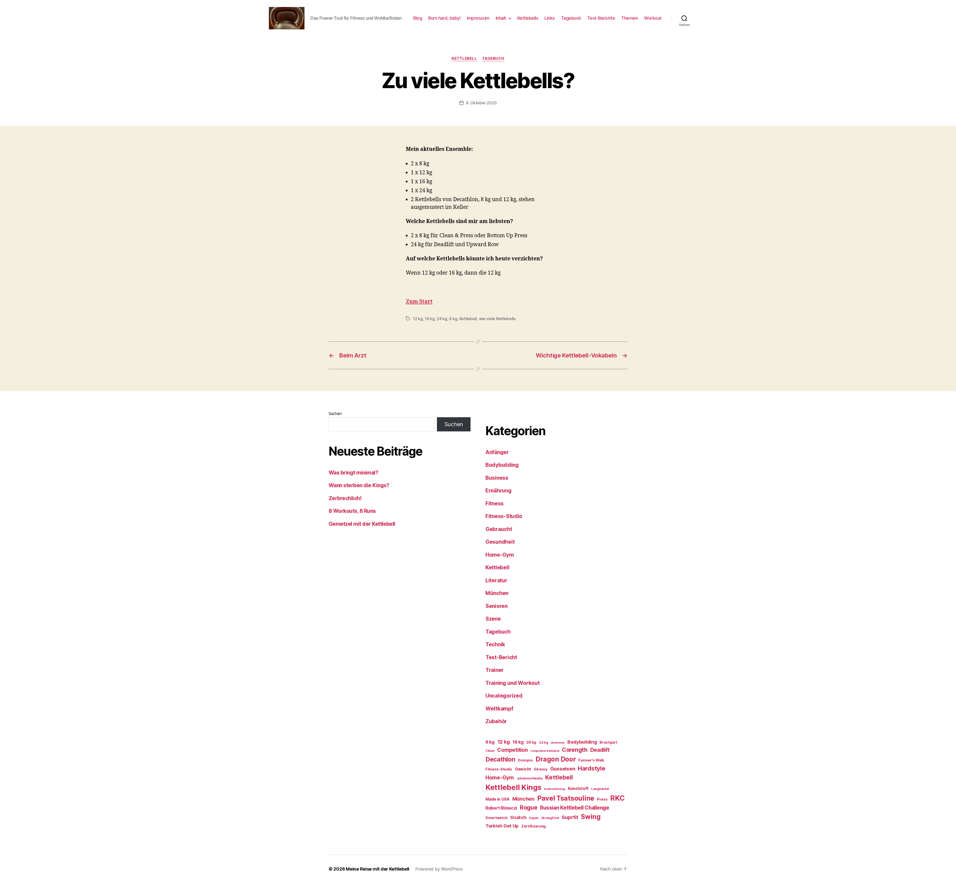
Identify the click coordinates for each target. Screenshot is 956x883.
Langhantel (600, 789)
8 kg (453, 318)
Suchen (335, 413)
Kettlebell (464, 58)
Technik (495, 644)
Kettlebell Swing (554, 789)
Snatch (518, 817)
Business (496, 478)
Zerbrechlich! (345, 498)
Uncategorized (504, 696)
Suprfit (570, 817)
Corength (575, 749)
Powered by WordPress (439, 869)
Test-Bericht (501, 657)
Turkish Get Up (502, 826)
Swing (591, 817)
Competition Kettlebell (544, 751)
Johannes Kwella (530, 778)
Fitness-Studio (503, 516)
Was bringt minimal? (353, 473)
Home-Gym (499, 555)
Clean (490, 751)
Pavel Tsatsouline (565, 798)
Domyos (525, 760)
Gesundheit (500, 542)
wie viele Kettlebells (497, 318)
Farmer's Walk (591, 760)
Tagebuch (571, 18)
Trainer (494, 670)
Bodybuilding (502, 465)
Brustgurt (608, 742)
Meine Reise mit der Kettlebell (377, 869)
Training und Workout (512, 683)
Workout (652, 18)
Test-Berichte (601, 18)
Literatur (496, 580)
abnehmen (558, 742)
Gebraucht (498, 529)
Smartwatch (496, 818)
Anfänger (497, 452)
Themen (629, 18)
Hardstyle (591, 768)
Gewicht (523, 769)
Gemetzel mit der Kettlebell (362, 524)
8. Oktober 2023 (481, 102)
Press (602, 799)
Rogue (529, 807)
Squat (533, 818)
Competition (512, 750)
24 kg (442, 318)
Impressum (478, 18)
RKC (617, 798)
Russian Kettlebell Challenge (574, 808)
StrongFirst (550, 818)
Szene (493, 619)
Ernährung (498, 490)
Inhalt (501, 18)
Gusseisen (562, 769)
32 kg (543, 742)
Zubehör (496, 721)
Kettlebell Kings (513, 787)
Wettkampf (499, 709)
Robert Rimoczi (501, 808)
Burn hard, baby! (444, 18)
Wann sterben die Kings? (359, 485)
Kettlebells (527, 18)
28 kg (531, 742)
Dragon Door (556, 759)
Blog (417, 18)
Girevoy (540, 769)
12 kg (418, 318)
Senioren (496, 606)
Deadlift (600, 750)
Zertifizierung (533, 826)
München (496, 593)
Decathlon (500, 759)
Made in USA (497, 799)
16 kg (430, 318)
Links (549, 18)
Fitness (494, 503)
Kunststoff (578, 788)
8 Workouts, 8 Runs (352, 511)
